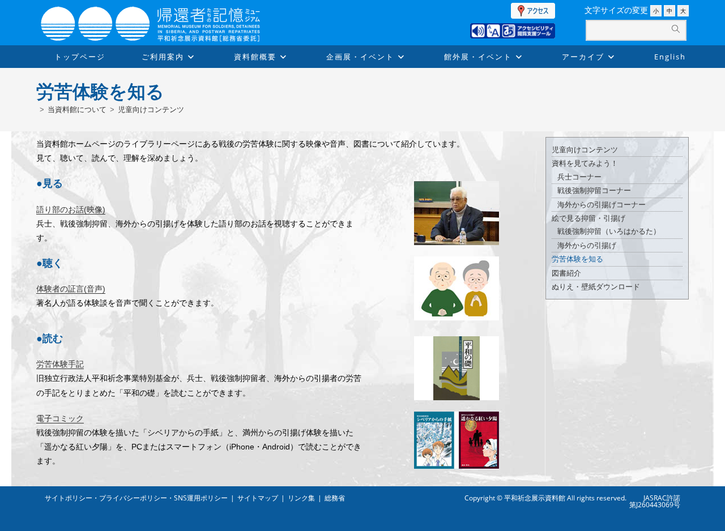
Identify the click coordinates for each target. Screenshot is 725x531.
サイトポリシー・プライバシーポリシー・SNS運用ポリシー (136, 498)
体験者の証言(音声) (70, 288)
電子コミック (60, 418)
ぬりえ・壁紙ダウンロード (596, 286)
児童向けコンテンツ (151, 109)
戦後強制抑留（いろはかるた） (608, 231)
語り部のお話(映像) (70, 209)
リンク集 (301, 498)
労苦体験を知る (577, 259)
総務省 (335, 498)
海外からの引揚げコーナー (601, 204)
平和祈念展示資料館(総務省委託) (178, 12)
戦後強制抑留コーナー (594, 190)
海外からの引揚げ (586, 245)
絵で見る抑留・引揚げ (588, 218)
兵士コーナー (579, 177)
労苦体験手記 (60, 364)
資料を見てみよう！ (585, 163)
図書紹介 (566, 273)
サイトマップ (257, 498)
